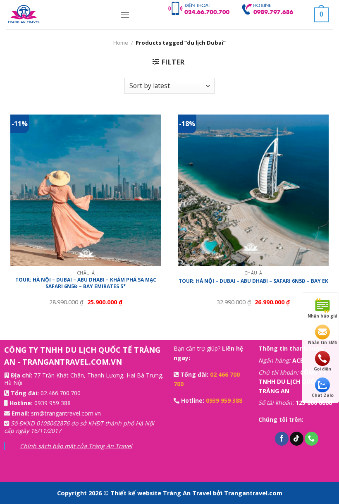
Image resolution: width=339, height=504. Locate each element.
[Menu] (125, 15)
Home (120, 42)
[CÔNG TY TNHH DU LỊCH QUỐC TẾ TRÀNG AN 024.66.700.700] (56, 14)
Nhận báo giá (322, 316)
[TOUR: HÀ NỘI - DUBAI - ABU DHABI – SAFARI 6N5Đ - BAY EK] (253, 190)
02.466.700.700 (61, 393)
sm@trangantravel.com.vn (66, 413)
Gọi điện (322, 369)
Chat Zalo (323, 395)
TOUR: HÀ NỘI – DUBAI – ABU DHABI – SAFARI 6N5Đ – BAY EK (253, 281)
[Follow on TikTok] (296, 439)
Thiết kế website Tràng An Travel (161, 493)
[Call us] (311, 439)
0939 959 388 (52, 403)
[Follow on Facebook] (282, 439)
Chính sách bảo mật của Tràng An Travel (76, 446)
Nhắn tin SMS (322, 342)
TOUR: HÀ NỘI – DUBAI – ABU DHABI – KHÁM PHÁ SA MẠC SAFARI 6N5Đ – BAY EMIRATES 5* (85, 283)
